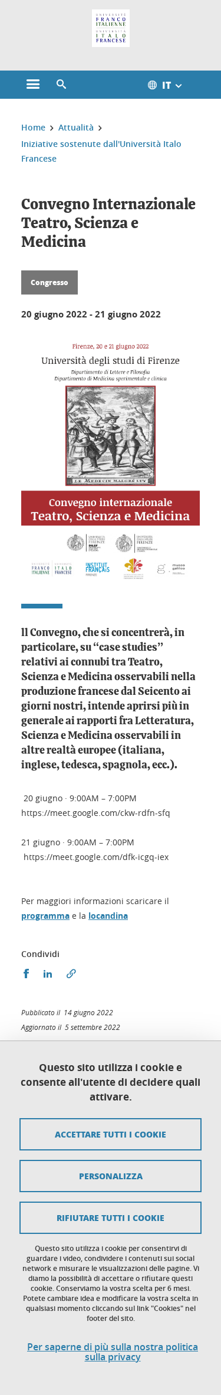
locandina (108, 915)
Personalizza (111, 1176)
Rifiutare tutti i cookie (110, 1217)
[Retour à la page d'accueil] (111, 28)
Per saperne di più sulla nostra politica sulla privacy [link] (112, 1352)
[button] (61, 85)
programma (45, 915)
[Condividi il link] (71, 974)
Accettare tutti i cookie (110, 1134)
